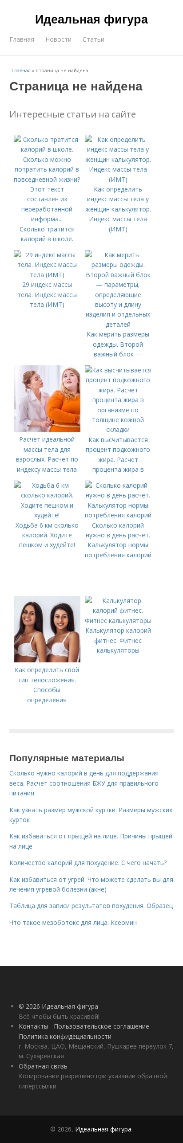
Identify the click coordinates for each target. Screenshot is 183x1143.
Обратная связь (43, 1066)
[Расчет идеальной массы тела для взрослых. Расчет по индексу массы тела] (47, 429)
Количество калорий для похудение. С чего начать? (88, 862)
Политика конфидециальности (65, 1036)
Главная (21, 39)
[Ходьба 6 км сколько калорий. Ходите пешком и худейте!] (47, 515)
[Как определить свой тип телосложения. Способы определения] (47, 660)
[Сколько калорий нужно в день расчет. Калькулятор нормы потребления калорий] (118, 515)
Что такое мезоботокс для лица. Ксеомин (73, 922)
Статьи (93, 39)
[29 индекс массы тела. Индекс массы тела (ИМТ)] (47, 274)
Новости (58, 39)
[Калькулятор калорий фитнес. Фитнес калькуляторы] (118, 620)
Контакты (33, 1026)
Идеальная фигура (91, 18)
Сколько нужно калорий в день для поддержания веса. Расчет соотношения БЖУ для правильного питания (84, 783)
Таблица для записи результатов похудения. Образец (91, 905)
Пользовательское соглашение (101, 1026)
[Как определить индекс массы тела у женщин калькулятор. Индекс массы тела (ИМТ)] (118, 179)
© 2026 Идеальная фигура (58, 1006)
